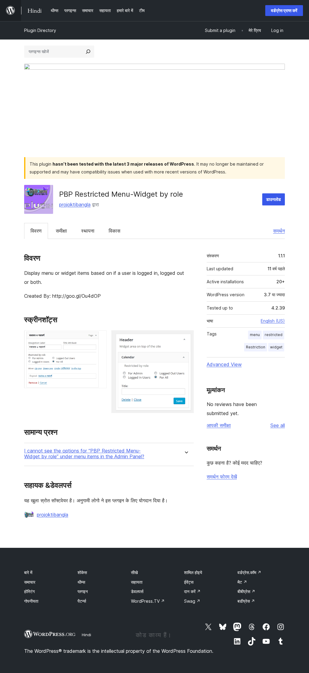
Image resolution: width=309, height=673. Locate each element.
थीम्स (81, 582)
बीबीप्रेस (246, 591)
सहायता (136, 582)
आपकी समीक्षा (219, 425)
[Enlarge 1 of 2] (98, 338)
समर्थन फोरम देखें (222, 477)
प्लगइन (83, 591)
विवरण (36, 231)
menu (255, 334)
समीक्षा (61, 231)
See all (277, 425)
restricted (273, 334)
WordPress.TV (148, 601)
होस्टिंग (29, 591)
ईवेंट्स (188, 582)
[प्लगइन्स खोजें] (88, 52)
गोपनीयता (31, 601)
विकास (114, 231)
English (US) (273, 320)
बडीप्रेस (246, 601)
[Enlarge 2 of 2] (186, 338)
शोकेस (82, 572)
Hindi (86, 634)
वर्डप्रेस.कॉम (249, 572)
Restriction (255, 347)
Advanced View (224, 364)
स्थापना (87, 231)
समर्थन (279, 231)
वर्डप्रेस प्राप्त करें (284, 10)
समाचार (29, 582)
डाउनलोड (273, 199)
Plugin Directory (40, 30)
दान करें (192, 591)
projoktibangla (75, 205)
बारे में (28, 572)
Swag (192, 601)
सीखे (134, 572)
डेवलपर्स (137, 591)
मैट (242, 582)
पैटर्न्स (82, 601)
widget (276, 347)
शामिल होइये (193, 572)
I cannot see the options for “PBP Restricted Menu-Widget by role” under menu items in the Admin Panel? (84, 453)
